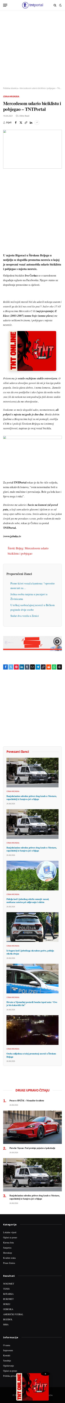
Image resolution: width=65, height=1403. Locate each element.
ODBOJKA (8, 1309)
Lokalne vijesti (9, 1232)
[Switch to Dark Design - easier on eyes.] (60, 5)
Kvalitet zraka (9, 1257)
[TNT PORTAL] (32, 5)
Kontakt (6, 1355)
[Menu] (5, 5)
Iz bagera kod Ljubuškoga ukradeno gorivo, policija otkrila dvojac (30, 952)
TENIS (6, 1288)
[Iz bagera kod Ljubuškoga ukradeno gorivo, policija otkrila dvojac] (32, 927)
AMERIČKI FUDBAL (13, 1314)
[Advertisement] (32, 49)
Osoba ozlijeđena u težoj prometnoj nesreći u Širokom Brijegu (31, 1055)
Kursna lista (8, 1242)
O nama (6, 1345)
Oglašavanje (8, 1365)
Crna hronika (11, 96)
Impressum (8, 1350)
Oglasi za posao (10, 1237)
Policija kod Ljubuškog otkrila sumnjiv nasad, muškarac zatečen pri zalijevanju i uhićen (27, 900)
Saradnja (7, 1360)
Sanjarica (7, 1247)
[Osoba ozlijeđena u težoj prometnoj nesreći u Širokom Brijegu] (32, 1030)
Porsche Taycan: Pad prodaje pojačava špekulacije (32, 1148)
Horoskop (7, 1252)
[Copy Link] (26, 122)
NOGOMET (8, 1283)
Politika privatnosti (11, 1375)
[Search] (55, 5)
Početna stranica (10, 88)
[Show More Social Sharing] (37, 122)
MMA (6, 1324)
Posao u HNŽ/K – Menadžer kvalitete (26, 1100)
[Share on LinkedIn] (31, 122)
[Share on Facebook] (15, 122)
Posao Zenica (9, 1262)
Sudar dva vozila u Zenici (24, 616)
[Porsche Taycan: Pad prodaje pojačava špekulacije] (32, 1127)
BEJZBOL (8, 1319)
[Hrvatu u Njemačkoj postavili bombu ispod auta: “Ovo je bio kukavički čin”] (32, 978)
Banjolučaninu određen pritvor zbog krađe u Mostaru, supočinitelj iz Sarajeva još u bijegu (31, 797)
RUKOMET (8, 1298)
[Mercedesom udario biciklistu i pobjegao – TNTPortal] (32, 149)
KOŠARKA (8, 1293)
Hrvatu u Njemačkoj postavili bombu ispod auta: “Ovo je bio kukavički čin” (31, 1003)
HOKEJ (6, 1304)
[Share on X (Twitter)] (20, 122)
